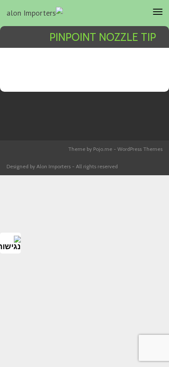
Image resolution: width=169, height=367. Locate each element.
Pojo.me (102, 149)
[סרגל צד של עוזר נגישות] (10, 243)
